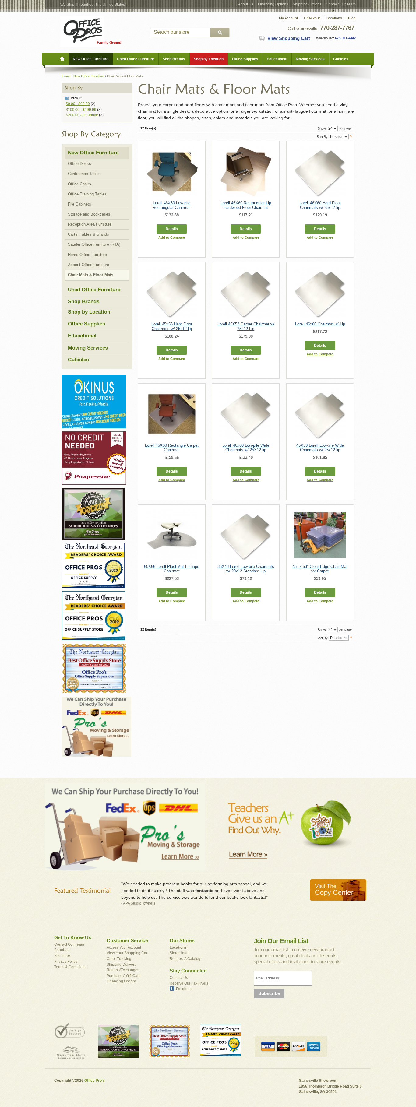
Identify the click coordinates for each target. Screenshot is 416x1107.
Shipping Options (307, 4)
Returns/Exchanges (123, 970)
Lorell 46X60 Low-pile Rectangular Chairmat (172, 205)
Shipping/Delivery (121, 964)
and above (82, 115)
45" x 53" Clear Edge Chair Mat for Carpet (319, 568)
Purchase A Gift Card (124, 976)
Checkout (312, 18)
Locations (334, 18)
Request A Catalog (185, 959)
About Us (245, 4)
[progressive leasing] (94, 434)
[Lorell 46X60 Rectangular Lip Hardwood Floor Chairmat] (246, 172)
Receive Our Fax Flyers (189, 983)
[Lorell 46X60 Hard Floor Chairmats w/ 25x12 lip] (320, 172)
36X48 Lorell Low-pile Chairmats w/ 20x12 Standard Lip (245, 568)
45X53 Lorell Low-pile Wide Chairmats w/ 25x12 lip (320, 447)
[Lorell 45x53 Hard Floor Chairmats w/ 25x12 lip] (172, 293)
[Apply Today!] (93, 490)
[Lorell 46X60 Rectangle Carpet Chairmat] (172, 414)
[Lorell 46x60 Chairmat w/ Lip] (320, 293)
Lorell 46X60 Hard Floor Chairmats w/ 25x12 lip (320, 205)
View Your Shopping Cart (127, 953)
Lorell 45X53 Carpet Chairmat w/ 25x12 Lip (245, 326)
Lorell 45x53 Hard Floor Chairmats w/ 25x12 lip (171, 326)
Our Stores (182, 940)
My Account (288, 18)
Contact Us (179, 977)
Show (322, 128)
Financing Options (273, 4)
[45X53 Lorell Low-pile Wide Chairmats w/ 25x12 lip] (320, 414)
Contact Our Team (341, 4)
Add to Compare (171, 237)
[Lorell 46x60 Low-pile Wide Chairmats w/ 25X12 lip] (246, 414)
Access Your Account (124, 947)
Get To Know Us (72, 937)
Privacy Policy (65, 961)
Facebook (184, 989)
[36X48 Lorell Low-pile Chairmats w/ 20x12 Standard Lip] (246, 535)
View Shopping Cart (288, 38)
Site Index (62, 956)
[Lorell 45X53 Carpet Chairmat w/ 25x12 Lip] (246, 293)
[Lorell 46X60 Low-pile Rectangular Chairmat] (172, 172)
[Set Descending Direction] (351, 136)
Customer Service (127, 940)
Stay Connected (188, 970)
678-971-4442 (345, 38)
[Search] (220, 32)
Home (66, 76)
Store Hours (179, 953)
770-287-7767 (337, 27)
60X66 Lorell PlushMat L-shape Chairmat (171, 568)
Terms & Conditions (70, 967)
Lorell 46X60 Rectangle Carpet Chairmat (172, 447)
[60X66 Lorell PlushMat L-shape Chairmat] (172, 535)
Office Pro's (94, 1080)
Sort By (322, 137)
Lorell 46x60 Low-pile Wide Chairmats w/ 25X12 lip (245, 447)
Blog (352, 18)
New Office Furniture (88, 76)
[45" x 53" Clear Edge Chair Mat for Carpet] (320, 535)
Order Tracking (119, 959)
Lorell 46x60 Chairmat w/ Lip (320, 324)
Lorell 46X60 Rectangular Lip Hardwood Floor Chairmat (245, 205)
